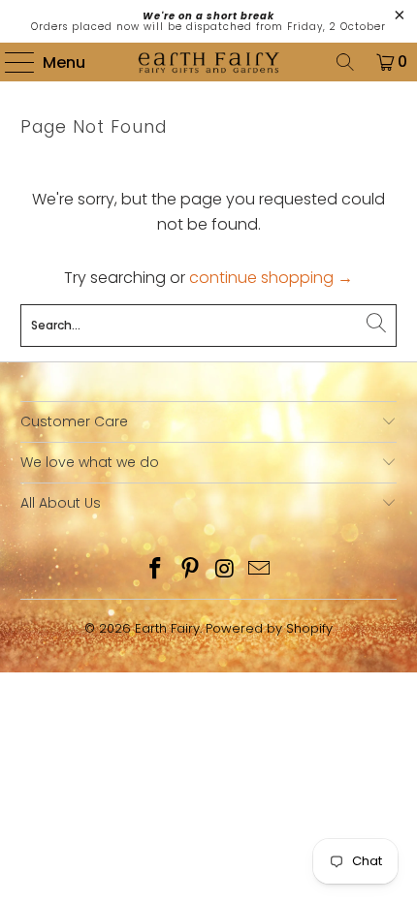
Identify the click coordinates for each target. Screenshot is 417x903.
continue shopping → (271, 277)
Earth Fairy (167, 628)
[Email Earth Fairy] (259, 570)
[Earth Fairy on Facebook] (156, 570)
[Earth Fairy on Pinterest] (190, 570)
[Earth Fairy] (209, 62)
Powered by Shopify (269, 628)
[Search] (345, 62)
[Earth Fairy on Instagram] (225, 570)
